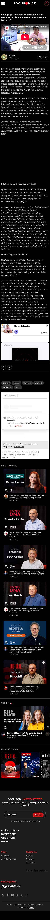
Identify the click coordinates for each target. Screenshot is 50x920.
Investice (27, 383)
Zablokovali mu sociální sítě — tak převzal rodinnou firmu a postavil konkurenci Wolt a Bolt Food (24, 689)
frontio (31, 907)
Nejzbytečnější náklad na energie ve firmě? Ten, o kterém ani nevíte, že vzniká (25, 534)
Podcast (38, 383)
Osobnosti (8, 837)
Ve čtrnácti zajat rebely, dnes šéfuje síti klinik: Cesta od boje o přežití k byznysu (26, 572)
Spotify (29, 855)
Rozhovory (7, 387)
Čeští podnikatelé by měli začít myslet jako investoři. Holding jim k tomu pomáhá (26, 610)
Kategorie (8, 834)
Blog (4, 841)
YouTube (30, 859)
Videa (18, 387)
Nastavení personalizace (36, 870)
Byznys (6, 383)
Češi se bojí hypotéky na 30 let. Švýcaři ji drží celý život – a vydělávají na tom (27, 496)
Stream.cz (30, 862)
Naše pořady (10, 830)
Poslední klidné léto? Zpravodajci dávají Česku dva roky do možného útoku (24, 734)
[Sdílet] (45, 57)
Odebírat (38, 815)
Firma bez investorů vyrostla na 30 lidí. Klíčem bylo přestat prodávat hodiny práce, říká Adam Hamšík (26, 650)
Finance (16, 383)
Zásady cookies (8, 859)
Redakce (5, 855)
